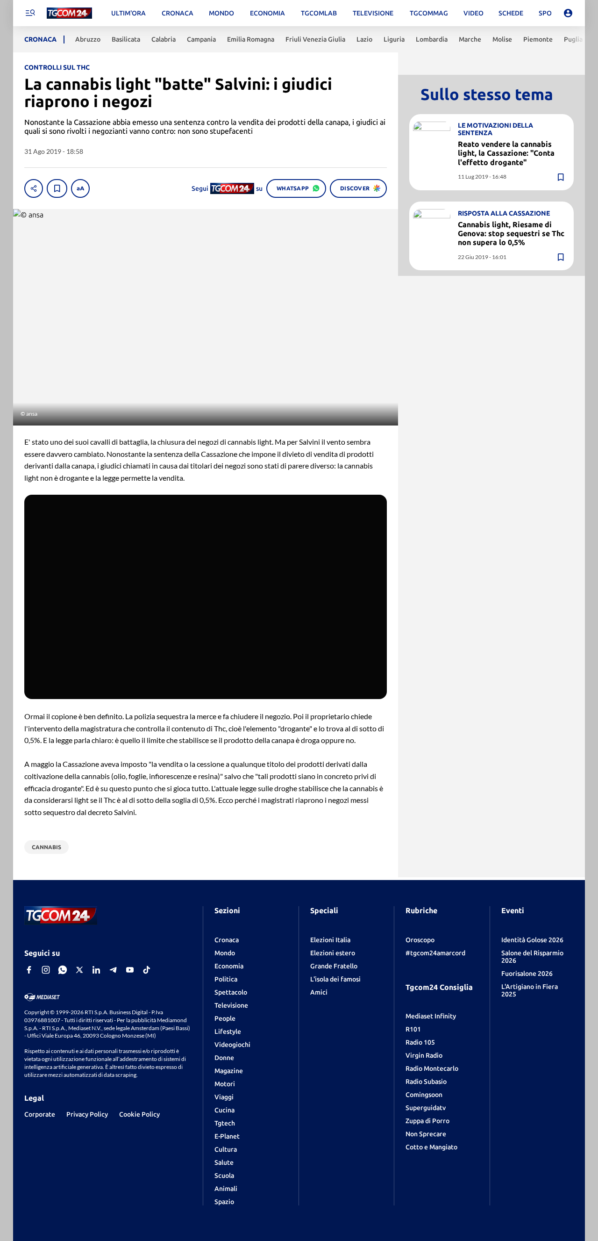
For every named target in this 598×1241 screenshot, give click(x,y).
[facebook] (29, 969)
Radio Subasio (426, 1081)
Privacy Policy (87, 1114)
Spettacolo (230, 992)
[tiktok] (146, 969)
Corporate (39, 1114)
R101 (413, 1029)
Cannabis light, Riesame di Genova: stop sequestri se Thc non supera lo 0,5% (511, 233)
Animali (225, 1188)
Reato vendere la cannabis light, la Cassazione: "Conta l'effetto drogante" (506, 153)
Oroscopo (420, 940)
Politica (225, 979)
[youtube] (130, 969)
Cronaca (226, 940)
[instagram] (45, 969)
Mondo (224, 953)
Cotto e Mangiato (431, 1147)
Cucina (224, 1110)
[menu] (30, 13)
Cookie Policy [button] (139, 1114)
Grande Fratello (333, 966)
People (224, 1018)
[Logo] (69, 13)
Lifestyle (227, 1031)
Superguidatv (426, 1107)
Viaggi (224, 1097)
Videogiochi (232, 1044)
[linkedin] (96, 969)
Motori (224, 1084)
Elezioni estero (332, 953)
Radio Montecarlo (432, 1068)
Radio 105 (420, 1042)
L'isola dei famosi (335, 979)
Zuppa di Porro (427, 1121)
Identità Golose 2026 (532, 940)
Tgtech (224, 1123)
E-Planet (227, 1136)
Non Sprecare (426, 1134)
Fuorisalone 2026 (527, 973)
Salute (224, 1162)
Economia (228, 966)
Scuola (224, 1175)
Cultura (225, 1149)
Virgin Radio (424, 1055)
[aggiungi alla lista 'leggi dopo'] (57, 188)
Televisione (231, 1005)
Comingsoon (424, 1094)
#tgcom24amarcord (435, 953)
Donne (224, 1057)
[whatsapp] (62, 969)
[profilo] (568, 13)
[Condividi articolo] (33, 188)
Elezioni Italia (330, 940)
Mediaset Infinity (431, 1016)
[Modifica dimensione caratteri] (80, 188)
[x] (79, 969)
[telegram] (113, 969)
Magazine (228, 1071)
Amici (318, 992)
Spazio (224, 1201)
